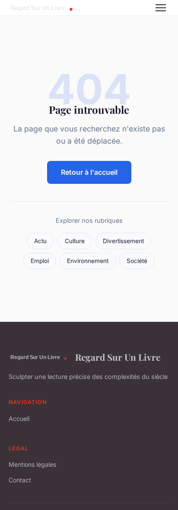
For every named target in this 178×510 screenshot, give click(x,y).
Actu (40, 240)
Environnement (87, 260)
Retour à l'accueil (89, 172)
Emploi (40, 260)
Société (137, 260)
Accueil (19, 418)
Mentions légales (32, 464)
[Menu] (160, 8)
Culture (75, 240)
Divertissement (123, 240)
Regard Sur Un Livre (117, 357)
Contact (20, 480)
